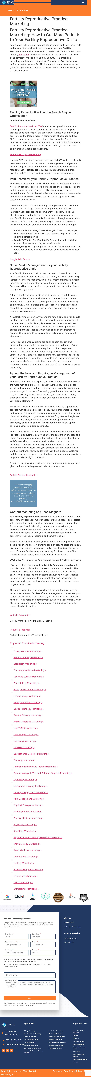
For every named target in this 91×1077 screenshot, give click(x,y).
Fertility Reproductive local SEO (26, 126)
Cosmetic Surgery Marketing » (29, 676)
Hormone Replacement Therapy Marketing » (36, 766)
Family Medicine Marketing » (28, 702)
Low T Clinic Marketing (55, 1031)
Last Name (36, 934)
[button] (83, 2)
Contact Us (76, 1038)
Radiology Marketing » (25, 831)
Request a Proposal (79, 1041)
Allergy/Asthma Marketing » (28, 651)
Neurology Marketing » (25, 741)
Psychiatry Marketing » (25, 824)
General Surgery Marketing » (28, 715)
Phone (34, 942)
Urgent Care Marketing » (26, 856)
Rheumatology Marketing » (27, 844)
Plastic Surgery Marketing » (27, 811)
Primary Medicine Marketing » (29, 818)
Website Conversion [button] (20, 615)
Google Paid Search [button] (20, 259)
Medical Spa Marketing (55, 1034)
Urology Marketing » (24, 863)
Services (75, 1035)
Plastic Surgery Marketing (56, 1045)
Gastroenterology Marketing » (29, 709)
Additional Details (11, 980)
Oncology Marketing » (25, 760)
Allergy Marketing (29, 1031)
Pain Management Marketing (57, 1042)
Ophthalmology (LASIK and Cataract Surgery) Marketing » (43, 773)
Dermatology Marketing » (26, 683)
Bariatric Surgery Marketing (32, 1034)
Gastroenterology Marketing (32, 1048)
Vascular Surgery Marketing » (28, 869)
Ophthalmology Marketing (57, 1036)
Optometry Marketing (55, 1039)
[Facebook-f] (3, 1050)
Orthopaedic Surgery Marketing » (30, 786)
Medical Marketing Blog (80, 1059)
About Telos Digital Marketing (78, 1031)
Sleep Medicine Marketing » (28, 850)
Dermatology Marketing (31, 1045)
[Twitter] (7, 1050)
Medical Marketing (78, 1044)
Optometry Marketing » (25, 779)
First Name (9, 934)
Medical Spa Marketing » (26, 734)
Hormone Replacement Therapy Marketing (33, 1051)
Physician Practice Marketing (27, 643)
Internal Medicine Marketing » (28, 721)
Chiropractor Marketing (31, 1039)
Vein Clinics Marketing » (26, 876)
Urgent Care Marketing (55, 1048)
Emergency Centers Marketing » (30, 689)
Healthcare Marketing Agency (79, 1048)
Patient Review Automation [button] (23, 475)
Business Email (10, 942)
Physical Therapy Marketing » (28, 805)
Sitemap (75, 1062)
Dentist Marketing (29, 1042)
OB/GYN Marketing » (24, 747)
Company (8, 950)
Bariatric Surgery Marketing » (28, 657)
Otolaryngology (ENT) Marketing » (31, 792)
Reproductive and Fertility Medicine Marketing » (38, 837)
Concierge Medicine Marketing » (30, 670)
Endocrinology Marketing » (27, 696)
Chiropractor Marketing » (26, 889)
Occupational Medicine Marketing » (31, 754)
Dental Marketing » (23, 882)
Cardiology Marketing (30, 1036)
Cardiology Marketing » (25, 664)
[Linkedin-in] (11, 1050)
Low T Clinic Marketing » (26, 728)
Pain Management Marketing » (29, 799)
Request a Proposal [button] (20, 629)
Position (35, 950)
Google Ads (23, 54)
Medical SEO (76, 1051)
